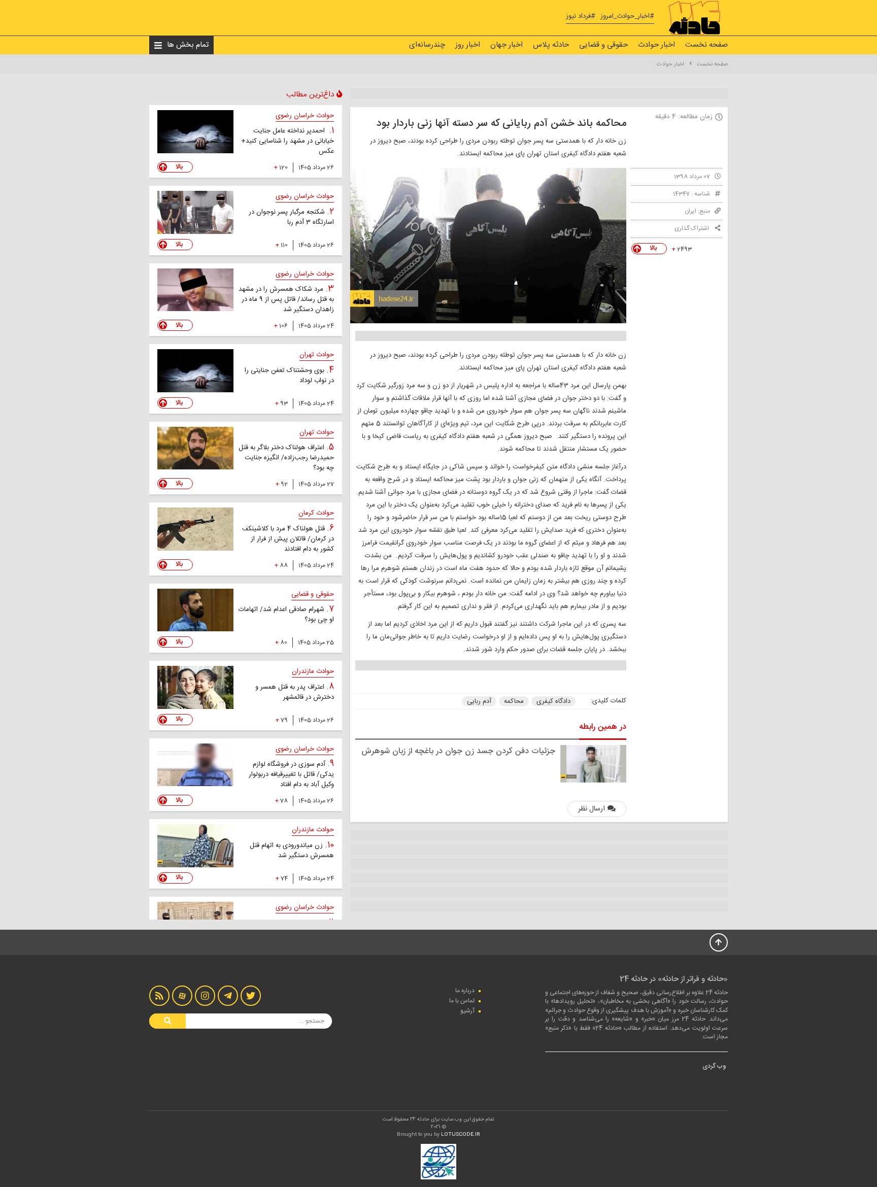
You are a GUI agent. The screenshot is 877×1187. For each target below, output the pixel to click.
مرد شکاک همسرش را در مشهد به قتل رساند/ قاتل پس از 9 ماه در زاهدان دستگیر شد (286, 299)
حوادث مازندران (313, 671)
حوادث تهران (316, 354)
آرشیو (467, 1011)
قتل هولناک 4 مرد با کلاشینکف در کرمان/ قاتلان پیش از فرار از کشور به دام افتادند (288, 539)
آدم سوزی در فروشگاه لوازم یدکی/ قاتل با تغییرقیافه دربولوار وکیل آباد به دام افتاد (291, 774)
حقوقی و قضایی (603, 45)
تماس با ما (462, 1001)
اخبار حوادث (656, 45)
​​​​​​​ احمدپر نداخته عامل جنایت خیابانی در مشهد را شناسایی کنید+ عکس (287, 141)
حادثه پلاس (551, 45)
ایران (690, 211)
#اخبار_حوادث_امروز (627, 16)
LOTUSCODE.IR (460, 1135)
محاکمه (514, 701)
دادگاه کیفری (553, 701)
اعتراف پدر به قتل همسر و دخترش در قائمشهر (294, 692)
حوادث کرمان (316, 513)
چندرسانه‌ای (427, 45)
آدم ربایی (479, 701)
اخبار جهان (506, 45)
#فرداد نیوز (580, 16)
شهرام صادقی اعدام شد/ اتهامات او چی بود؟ (286, 614)
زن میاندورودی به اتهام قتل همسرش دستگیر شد (292, 850)
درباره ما (465, 991)
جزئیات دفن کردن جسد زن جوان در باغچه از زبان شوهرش (458, 751)
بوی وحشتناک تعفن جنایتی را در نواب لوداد (289, 375)
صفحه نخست (706, 45)
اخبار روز (467, 45)
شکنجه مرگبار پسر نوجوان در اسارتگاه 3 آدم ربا (291, 217)
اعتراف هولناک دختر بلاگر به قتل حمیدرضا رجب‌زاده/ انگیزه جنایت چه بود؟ (286, 457)
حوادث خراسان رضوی (305, 115)
